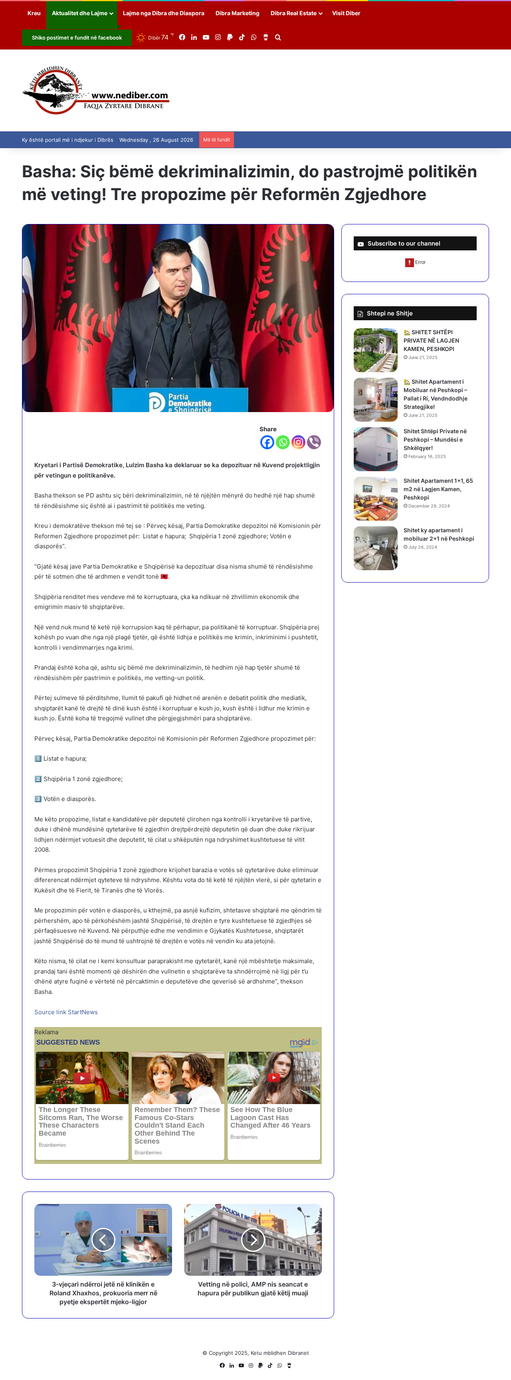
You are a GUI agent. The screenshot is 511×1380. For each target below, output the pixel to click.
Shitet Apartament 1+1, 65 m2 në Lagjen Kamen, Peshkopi (438, 489)
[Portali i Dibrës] (96, 90)
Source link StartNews (66, 1012)
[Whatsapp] (283, 442)
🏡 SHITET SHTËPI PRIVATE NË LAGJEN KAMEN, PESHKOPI (431, 340)
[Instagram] (298, 442)
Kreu (34, 13)
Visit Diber (346, 13)
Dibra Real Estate (294, 13)
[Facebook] (267, 442)
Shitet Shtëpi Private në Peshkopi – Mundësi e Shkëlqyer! (435, 439)
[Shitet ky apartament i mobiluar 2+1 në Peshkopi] (376, 548)
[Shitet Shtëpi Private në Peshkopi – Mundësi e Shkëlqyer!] (376, 449)
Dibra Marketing (237, 13)
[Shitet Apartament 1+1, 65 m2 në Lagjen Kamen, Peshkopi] (376, 499)
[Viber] (314, 442)
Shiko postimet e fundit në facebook (77, 37)
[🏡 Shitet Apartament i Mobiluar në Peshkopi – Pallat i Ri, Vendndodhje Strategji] (376, 400)
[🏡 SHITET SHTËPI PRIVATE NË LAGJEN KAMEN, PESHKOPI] (376, 350)
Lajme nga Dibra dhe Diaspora (163, 13)
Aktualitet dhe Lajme (79, 13)
